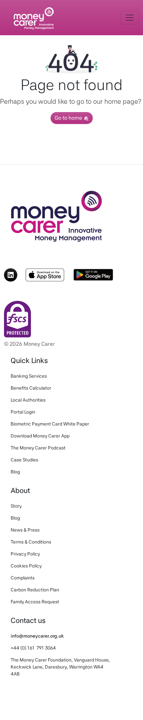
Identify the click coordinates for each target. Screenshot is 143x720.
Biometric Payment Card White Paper (50, 423)
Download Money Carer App (40, 435)
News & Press (25, 530)
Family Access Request (35, 601)
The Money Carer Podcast (38, 447)
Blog (15, 471)
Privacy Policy (25, 553)
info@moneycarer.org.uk (37, 636)
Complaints (23, 577)
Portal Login (23, 412)
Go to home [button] (69, 118)
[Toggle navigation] (129, 17)
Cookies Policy (26, 565)
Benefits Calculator (31, 388)
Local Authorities (28, 400)
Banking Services (29, 376)
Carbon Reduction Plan (35, 589)
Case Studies (24, 459)
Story (16, 506)
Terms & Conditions (31, 541)
